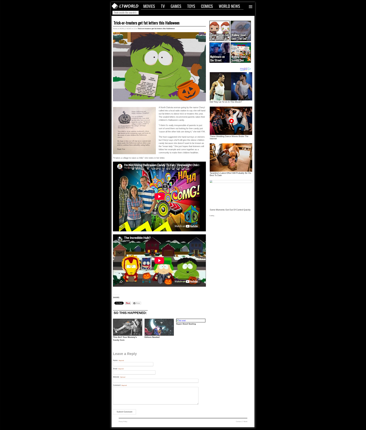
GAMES (176, 6)
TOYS (191, 6)
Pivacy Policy (123, 421)
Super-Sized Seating (186, 324)
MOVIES (149, 6)
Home (115, 29)
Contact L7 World (241, 421)
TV (163, 6)
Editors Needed (152, 337)
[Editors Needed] (159, 327)
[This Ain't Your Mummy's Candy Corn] (127, 327)
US (134, 29)
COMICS (207, 6)
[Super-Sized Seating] (190, 320)
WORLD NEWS (229, 6)
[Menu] (250, 7)
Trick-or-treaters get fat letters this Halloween (146, 23)
